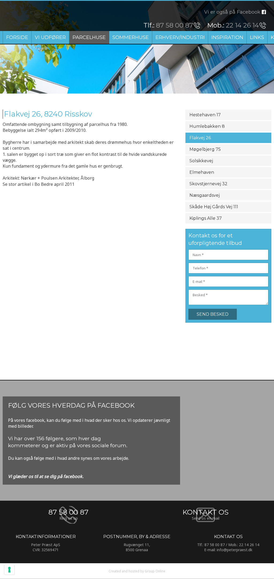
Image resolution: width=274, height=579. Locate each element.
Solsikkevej (201, 160)
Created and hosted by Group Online (137, 571)
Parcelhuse (89, 37)
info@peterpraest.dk (234, 549)
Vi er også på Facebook (232, 12)
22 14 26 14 (242, 25)
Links (257, 37)
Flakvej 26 (200, 137)
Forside (17, 37)
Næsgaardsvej (204, 195)
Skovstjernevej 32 (208, 183)
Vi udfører (50, 37)
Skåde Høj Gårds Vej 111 (213, 206)
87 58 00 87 (174, 25)
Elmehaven (201, 172)
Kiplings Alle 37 (205, 218)
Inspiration (227, 37)
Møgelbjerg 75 (205, 149)
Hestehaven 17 (205, 114)
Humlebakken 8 (207, 126)
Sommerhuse (130, 37)
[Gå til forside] (38, 16)
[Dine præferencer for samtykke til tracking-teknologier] (9, 570)
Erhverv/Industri (180, 37)
